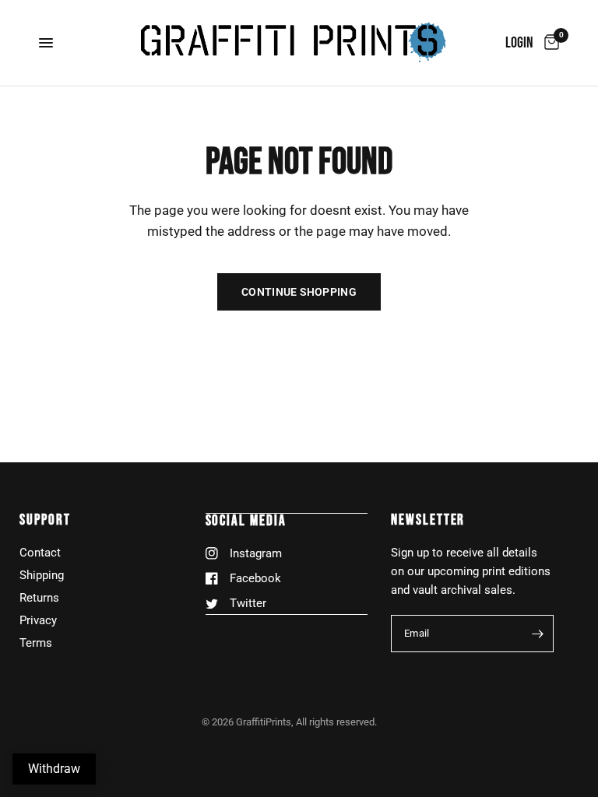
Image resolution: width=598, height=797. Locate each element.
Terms (35, 643)
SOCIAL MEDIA (246, 521)
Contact (40, 553)
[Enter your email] (538, 633)
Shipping (41, 575)
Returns (39, 598)
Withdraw (54, 768)
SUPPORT (44, 520)
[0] (549, 43)
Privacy (38, 620)
